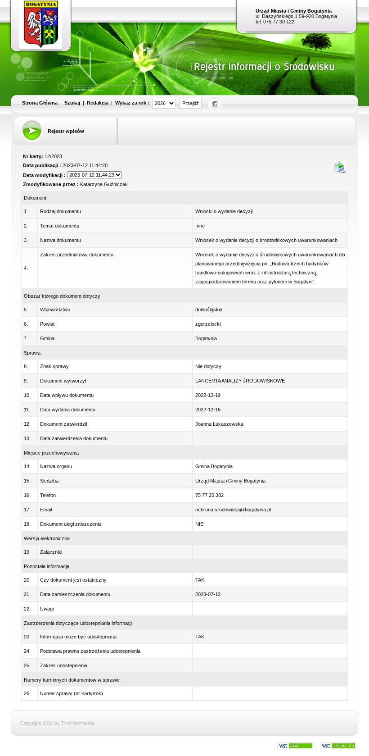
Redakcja (97, 102)
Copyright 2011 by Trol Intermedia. (57, 723)
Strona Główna (40, 102)
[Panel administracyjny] (215, 103)
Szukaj (72, 102)
